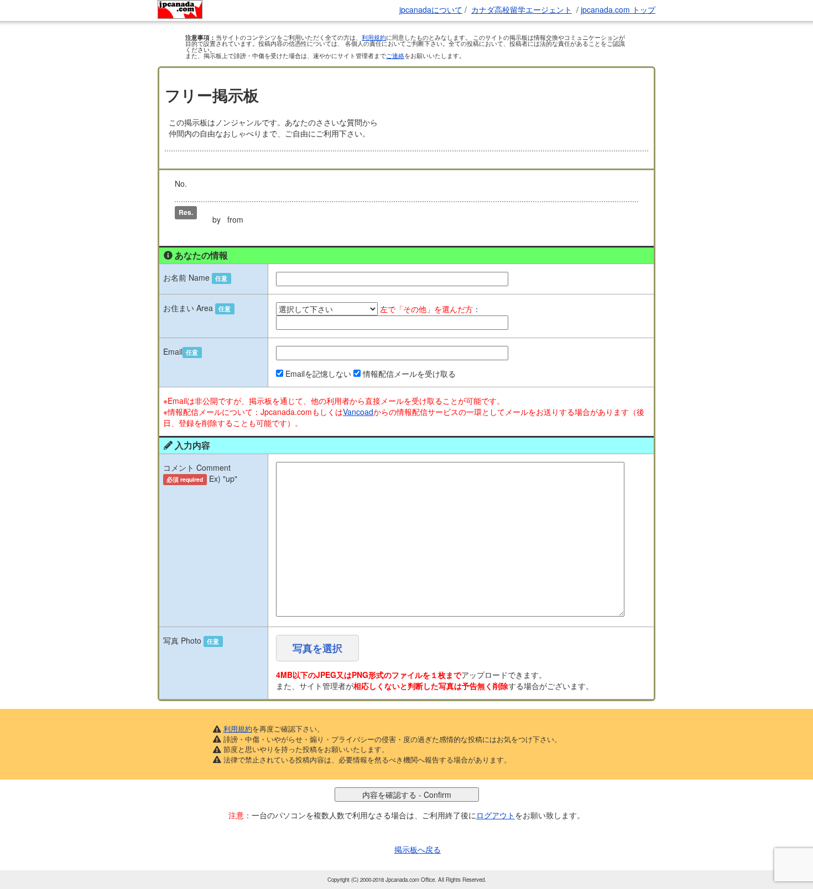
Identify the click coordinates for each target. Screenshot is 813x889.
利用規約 (374, 37)
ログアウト (495, 814)
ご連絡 (395, 55)
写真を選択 (317, 648)
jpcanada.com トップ (618, 9)
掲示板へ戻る (417, 849)
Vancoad (358, 411)
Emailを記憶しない (318, 373)
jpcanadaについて (430, 9)
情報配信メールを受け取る (409, 373)
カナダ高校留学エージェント (521, 9)
